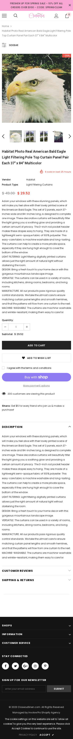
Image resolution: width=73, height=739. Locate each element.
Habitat (30, 179)
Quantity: (7, 320)
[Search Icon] (16, 16)
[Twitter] (15, 665)
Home (5, 26)
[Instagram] (35, 665)
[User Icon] (56, 16)
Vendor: (6, 179)
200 (10, 393)
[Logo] (36, 15)
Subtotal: (7, 334)
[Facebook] (5, 665)
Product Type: (10, 184)
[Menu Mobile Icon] (4, 15)
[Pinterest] (45, 665)
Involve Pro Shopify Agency (44, 712)
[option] (36, 88)
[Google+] (25, 665)
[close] (70, 5)
